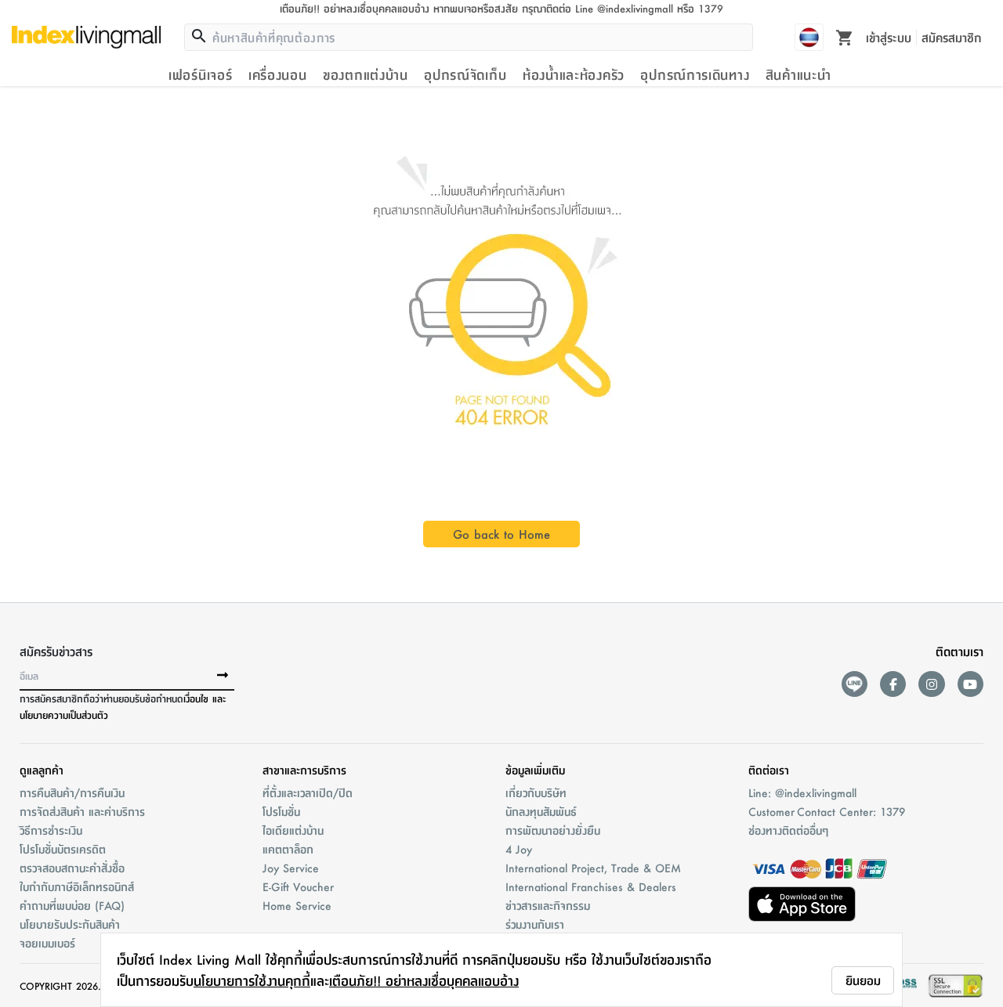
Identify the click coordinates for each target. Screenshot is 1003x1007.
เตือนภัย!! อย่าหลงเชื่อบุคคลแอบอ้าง (424, 980)
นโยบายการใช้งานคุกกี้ (252, 980)
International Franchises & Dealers (590, 886)
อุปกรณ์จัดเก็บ (465, 74)
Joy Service (291, 867)
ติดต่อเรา (768, 769)
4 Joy (518, 848)
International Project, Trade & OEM (593, 867)
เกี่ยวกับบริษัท (536, 792)
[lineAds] (854, 684)
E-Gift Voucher (298, 886)
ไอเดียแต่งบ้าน (293, 830)
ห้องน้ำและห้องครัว (574, 74)
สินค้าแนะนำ (798, 74)
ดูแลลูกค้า (41, 769)
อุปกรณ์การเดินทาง (694, 74)
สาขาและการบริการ (304, 769)
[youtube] (970, 684)
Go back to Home (501, 534)
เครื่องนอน (277, 74)
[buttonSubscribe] (222, 676)
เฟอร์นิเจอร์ (200, 74)
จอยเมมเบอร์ (47, 942)
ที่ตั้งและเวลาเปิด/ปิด (308, 792)
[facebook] (893, 684)
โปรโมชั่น (281, 811)
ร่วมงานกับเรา (534, 924)
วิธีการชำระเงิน (51, 830)
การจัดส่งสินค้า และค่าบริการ (82, 811)
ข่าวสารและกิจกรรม (547, 905)
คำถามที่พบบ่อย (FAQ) (72, 905)
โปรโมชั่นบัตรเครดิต (63, 848)
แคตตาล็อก (288, 848)
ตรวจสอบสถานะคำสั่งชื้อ (72, 867)
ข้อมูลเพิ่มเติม (535, 769)
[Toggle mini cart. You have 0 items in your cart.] (844, 37)
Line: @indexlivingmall (802, 792)
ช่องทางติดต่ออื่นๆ (788, 830)
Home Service (297, 905)
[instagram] (931, 684)
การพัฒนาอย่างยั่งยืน (552, 830)
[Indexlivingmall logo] (86, 37)
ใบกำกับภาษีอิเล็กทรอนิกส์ (77, 886)
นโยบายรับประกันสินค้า (70, 924)
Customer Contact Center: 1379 (826, 811)
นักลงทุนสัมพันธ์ (541, 811)
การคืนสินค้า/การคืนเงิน (72, 792)
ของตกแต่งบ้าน (365, 74)
